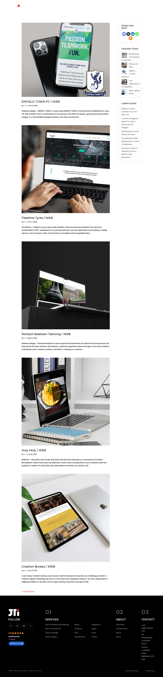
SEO (76, 632)
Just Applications (22, 670)
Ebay (77, 624)
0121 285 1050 (138, 8)
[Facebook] (124, 34)
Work (118, 632)
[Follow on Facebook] (11, 626)
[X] (128, 34)
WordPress (80, 637)
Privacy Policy (150, 671)
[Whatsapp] (137, 34)
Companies (122, 628)
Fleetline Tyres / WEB (37, 218)
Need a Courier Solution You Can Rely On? (129, 111)
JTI (41, 670)
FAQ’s (119, 637)
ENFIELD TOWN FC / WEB (41, 101)
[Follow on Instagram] (17, 626)
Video (94, 637)
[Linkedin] (133, 34)
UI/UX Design (51, 632)
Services (120, 624)
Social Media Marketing (57, 624)
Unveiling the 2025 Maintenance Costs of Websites (130, 141)
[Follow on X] (30, 626)
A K (25, 106)
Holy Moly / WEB (34, 450)
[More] (131, 38)
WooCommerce (53, 628)
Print (94, 632)
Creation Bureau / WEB (38, 566)
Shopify (78, 628)
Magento (96, 624)
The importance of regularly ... (130, 84)
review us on (15, 643)
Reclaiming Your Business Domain (130, 57)
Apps (94, 628)
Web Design (51, 637)
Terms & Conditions (132, 671)
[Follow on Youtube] (24, 626)
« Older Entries (28, 591)
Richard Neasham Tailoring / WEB (46, 334)
